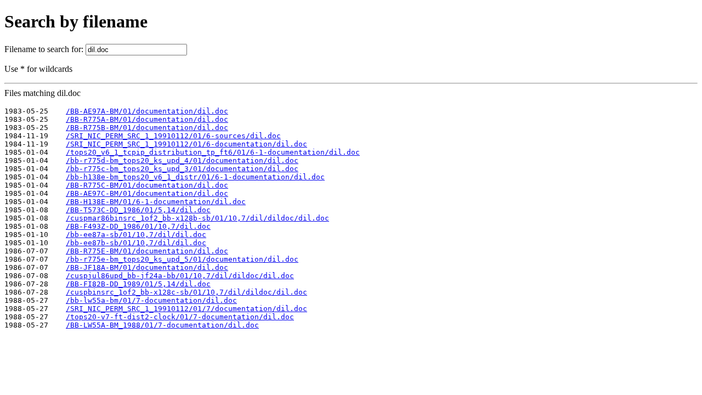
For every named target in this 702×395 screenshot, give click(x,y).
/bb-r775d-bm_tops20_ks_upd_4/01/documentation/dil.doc (182, 160)
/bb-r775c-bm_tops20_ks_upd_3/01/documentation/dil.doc (182, 169)
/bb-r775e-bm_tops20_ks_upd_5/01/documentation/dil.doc (182, 259)
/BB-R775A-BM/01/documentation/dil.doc (147, 119)
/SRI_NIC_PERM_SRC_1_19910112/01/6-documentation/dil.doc (186, 144)
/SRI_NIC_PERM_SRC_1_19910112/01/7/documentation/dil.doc (186, 308)
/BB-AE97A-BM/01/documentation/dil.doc (147, 111)
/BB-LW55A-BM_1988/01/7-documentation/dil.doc (162, 325)
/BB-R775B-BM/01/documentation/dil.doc (147, 127)
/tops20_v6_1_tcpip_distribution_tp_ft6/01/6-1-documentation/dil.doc (213, 152)
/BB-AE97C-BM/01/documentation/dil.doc (147, 193)
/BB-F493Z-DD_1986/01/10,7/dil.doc (138, 226)
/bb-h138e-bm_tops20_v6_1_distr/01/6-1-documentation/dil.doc (195, 177)
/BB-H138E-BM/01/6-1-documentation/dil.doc (156, 202)
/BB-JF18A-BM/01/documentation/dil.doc (147, 267)
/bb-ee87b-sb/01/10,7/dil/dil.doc (136, 243)
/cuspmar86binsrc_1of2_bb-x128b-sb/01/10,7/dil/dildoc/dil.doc (197, 218)
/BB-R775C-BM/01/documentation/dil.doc (147, 185)
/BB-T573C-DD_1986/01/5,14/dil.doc (138, 210)
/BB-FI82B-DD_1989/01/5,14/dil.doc (138, 284)
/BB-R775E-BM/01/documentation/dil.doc (147, 251)
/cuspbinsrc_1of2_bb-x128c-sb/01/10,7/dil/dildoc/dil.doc (186, 292)
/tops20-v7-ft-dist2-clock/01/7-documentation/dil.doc (180, 317)
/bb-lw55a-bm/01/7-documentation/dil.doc (151, 300)
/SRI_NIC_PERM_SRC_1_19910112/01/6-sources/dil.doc (173, 136)
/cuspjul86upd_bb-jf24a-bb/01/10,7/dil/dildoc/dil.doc (180, 276)
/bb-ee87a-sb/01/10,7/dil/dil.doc (136, 234)
